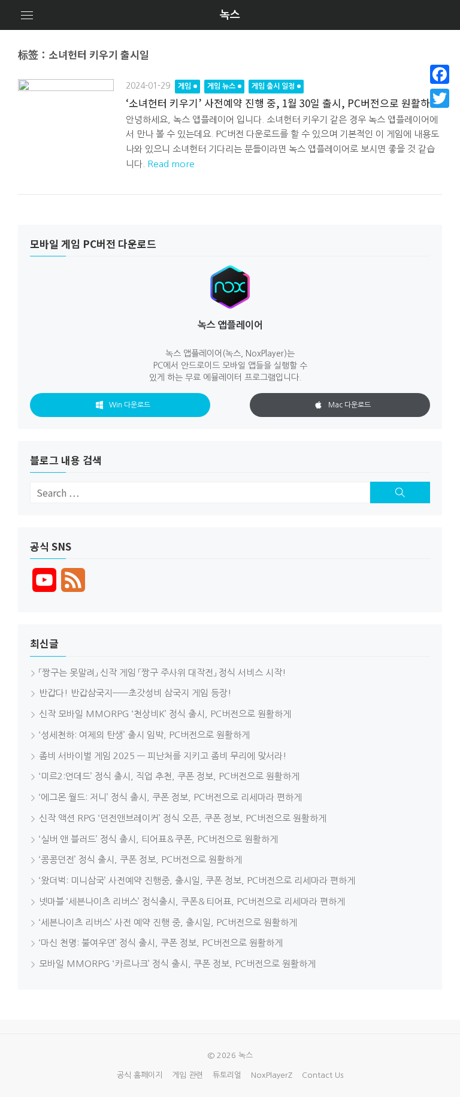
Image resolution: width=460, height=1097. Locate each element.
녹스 (230, 15)
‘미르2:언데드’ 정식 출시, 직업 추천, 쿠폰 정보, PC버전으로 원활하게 (169, 776)
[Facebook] (440, 74)
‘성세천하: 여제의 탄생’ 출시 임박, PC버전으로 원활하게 (144, 734)
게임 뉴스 (221, 86)
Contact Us (322, 1075)
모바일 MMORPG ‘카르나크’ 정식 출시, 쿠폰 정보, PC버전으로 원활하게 (177, 963)
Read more (171, 163)
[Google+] (440, 112)
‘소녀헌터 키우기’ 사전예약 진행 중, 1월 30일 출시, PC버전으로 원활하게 (283, 102)
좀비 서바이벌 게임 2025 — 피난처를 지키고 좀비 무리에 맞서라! (163, 755)
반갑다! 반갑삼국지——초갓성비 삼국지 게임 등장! (135, 692)
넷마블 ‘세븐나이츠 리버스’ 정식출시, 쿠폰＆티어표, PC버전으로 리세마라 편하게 (192, 901)
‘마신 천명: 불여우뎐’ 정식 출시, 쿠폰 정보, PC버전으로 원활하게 (161, 942)
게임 (184, 86)
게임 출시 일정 (273, 86)
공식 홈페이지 (139, 1075)
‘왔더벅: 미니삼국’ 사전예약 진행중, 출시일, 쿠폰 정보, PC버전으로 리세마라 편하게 (197, 880)
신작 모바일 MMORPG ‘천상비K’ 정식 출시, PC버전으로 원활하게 (165, 713)
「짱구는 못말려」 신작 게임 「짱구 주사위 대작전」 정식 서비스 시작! (162, 672)
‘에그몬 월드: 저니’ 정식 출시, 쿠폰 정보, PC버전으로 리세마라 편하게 (170, 797)
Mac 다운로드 (349, 405)
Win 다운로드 (129, 405)
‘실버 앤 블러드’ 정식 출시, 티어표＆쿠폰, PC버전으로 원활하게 (158, 839)
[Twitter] (440, 98)
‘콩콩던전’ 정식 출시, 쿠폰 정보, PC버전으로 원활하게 (140, 859)
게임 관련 (187, 1075)
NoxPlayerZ (271, 1075)
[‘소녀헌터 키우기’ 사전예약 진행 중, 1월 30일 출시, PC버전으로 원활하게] (66, 127)
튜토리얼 (227, 1075)
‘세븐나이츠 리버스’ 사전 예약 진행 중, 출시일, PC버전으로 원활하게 (168, 922)
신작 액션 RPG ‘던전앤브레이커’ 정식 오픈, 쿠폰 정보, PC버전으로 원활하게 (182, 818)
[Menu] (27, 15)
